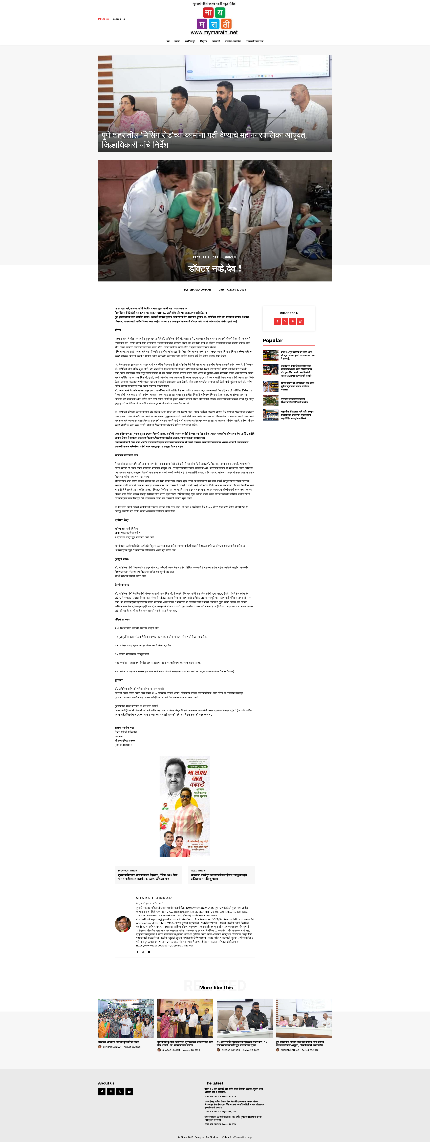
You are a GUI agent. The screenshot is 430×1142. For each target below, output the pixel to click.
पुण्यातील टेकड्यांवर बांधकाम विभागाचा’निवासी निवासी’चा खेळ (294, 400)
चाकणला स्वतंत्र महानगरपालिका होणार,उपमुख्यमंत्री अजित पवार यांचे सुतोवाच (219, 877)
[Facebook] (137, 951)
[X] (143, 951)
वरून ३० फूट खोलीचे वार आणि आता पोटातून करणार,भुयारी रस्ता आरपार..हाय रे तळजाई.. (298, 355)
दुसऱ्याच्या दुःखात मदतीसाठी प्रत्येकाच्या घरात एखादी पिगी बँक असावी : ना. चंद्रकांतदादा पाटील (185, 1043)
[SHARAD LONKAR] (123, 924)
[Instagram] (111, 1091)
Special (230, 257)
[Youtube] (149, 951)
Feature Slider (206, 257)
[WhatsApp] (300, 321)
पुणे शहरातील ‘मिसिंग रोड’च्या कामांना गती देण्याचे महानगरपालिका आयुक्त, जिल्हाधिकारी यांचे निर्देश (300, 1043)
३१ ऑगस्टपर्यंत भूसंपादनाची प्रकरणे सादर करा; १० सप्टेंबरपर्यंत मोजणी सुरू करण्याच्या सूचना (242, 1043)
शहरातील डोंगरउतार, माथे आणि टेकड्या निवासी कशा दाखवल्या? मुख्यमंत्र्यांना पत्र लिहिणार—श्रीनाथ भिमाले (297, 415)
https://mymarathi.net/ (149, 903)
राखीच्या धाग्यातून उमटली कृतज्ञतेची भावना (118, 1042)
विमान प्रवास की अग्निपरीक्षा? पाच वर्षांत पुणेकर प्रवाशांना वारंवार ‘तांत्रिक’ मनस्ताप (297, 386)
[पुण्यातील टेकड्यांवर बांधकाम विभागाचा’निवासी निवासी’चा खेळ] (270, 400)
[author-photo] (100, 1047)
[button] (120, 18)
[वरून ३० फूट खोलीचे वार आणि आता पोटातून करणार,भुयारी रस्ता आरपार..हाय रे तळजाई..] (270, 355)
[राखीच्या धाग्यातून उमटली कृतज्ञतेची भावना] (126, 1018)
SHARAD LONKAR (200, 289)
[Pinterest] (292, 321)
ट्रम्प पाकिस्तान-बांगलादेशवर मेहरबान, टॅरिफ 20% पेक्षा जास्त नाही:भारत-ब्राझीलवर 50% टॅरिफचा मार (147, 877)
